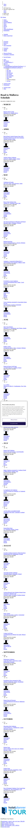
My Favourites (10, 75)
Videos (5, 50)
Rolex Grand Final (8, 35)
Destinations (6, 30)
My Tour (9, 70)
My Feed (9, 71)
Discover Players (8, 53)
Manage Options (14, 419)
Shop (8, 78)
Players (5, 26)
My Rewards (10, 73)
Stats (5, 27)
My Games (9, 74)
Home (5, 19)
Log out (8, 81)
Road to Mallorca (8, 22)
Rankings (6, 42)
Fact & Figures (7, 57)
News (5, 23)
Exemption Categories (9, 54)
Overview (6, 41)
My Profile (9, 77)
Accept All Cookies (14, 423)
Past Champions (7, 45)
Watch (5, 25)
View (5, 4)
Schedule (6, 21)
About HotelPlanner (8, 29)
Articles (5, 49)
